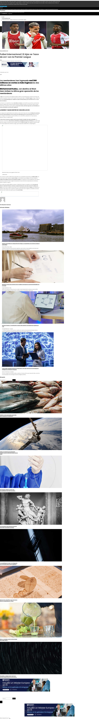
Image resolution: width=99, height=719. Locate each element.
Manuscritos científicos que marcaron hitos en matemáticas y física (8, 600)
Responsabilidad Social (4, 50)
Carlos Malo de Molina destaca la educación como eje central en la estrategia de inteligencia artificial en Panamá (20, 369)
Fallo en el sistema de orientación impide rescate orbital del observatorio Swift (9, 453)
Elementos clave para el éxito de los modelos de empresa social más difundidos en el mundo (20, 285)
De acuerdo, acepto (3, 6)
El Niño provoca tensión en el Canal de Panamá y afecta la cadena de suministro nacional (15, 9)
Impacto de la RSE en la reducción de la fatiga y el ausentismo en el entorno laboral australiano (20, 244)
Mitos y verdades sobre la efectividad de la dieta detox (8, 640)
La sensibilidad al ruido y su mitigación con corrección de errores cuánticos (8, 564)
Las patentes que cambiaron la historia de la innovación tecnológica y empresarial (40, 10)
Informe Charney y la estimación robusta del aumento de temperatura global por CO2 (20, 326)
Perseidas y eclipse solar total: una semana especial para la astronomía (8, 676)
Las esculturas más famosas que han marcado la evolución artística (8, 527)
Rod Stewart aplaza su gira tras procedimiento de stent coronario (7, 490)
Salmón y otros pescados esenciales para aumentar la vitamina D (14, 10)
